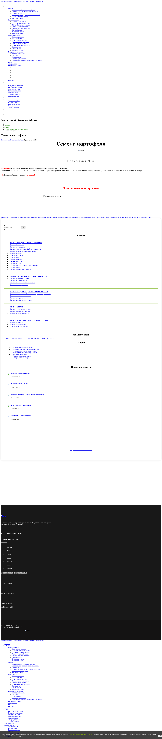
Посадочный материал (15, 52)
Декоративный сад (14, 101)
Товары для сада (13, 107)
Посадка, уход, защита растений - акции (26, 349)
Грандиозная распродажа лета (21, 415)
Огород (10, 106)
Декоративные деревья (19, 40)
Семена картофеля (16, 255)
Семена (10, 8)
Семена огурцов (16, 261)
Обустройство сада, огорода (21, 25)
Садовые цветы (17, 48)
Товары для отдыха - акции (22, 356)
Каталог (7, 6)
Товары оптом (12, 64)
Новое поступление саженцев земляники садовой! (27, 394)
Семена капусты (15, 253)
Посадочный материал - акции (23, 347)
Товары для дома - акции (21, 358)
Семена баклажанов (17, 245)
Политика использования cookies (13, 634)
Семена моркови (16, 259)
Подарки (11, 80)
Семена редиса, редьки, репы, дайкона (24, 266)
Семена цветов (17, 13)
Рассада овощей (17, 38)
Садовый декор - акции (20, 354)
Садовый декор (17, 30)
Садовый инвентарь (14, 91)
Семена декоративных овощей (21, 300)
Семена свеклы (15, 268)
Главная (7, 5)
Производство (9, 97)
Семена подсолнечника (18, 281)
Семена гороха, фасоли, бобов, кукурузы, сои (26, 249)
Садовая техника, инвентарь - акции (25, 352)
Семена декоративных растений (21, 298)
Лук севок (15, 55)
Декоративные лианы (19, 43)
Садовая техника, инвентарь (21, 28)
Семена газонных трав (18, 324)
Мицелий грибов (17, 18)
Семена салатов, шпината (19, 285)
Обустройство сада (14, 89)
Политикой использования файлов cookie (80, 734)
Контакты (7, 111)
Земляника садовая (18, 50)
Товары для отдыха (18, 32)
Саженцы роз (16, 47)
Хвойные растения (18, 37)
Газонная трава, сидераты (20, 16)
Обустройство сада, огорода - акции (24, 351)
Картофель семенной (18, 53)
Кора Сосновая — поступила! (21, 405)
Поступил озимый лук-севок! (20, 373)
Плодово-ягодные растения (21, 45)
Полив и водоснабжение (20, 26)
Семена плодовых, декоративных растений (26, 15)
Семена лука (14, 257)
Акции (6, 84)
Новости (7, 109)
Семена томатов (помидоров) (20, 270)
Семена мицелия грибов (19, 326)
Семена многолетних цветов (20, 309)
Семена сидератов (16, 322)
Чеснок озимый (17, 57)
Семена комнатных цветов (19, 313)
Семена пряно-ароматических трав (22, 283)
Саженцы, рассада (14, 35)
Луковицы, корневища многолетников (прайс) (27, 60)
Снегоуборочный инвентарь (21, 23)
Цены (10, 62)
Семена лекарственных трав (20, 279)
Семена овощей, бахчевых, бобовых (23, 10)
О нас (6, 82)
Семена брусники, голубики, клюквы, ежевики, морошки (30, 294)
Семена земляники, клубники (20, 296)
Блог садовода (9, 99)
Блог (8, 565)
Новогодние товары (14, 65)
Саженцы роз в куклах (19, 59)
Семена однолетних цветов (20, 311)
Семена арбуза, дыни (17, 247)
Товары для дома (17, 33)
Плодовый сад (12, 102)
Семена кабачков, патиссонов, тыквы (23, 251)
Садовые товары (13, 20)
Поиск (6, 224)
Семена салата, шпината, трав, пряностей (25, 11)
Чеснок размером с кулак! (19, 383)
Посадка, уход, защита (19, 21)
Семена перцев (15, 263)
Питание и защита (14, 104)
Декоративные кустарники (20, 42)
